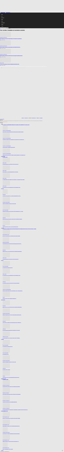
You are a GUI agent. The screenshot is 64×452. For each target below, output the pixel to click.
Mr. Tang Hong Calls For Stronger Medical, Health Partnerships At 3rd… (11, 187)
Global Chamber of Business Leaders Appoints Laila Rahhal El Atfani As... (10, 47)
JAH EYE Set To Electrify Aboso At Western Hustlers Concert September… (11, 418)
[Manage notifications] (62, 450)
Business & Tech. (3, 378)
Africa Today (6, 157)
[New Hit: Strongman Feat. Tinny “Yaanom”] (5, 447)
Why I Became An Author (5, 354)
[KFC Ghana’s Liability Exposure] (6, 367)
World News (2, 17)
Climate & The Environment (8, 124)
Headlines (4, 194)
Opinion (2, 339)
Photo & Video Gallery (26, 124)
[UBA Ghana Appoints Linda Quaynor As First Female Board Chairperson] (6, 384)
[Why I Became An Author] (6, 352)
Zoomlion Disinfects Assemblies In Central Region (9, 147)
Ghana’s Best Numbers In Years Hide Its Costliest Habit (9, 203)
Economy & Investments (6, 202)
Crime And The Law (14, 124)
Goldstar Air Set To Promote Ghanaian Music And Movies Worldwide (11, 433)
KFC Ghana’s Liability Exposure (6, 369)
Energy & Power (6, 379)
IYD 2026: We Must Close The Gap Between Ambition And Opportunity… (11, 377)
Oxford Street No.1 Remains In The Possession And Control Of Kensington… (12, 322)
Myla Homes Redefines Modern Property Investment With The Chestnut (11, 330)
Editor (0, 48)
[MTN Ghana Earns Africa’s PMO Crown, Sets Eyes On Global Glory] (6, 162)
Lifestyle (2, 24)
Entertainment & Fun (6, 234)
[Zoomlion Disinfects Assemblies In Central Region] (6, 145)
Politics (2, 19)
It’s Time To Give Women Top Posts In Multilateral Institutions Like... (9, 64)
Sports (2, 450)
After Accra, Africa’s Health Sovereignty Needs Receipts (9, 298)
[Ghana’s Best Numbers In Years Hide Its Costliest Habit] (6, 201)
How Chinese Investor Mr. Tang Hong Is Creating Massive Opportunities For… (12, 243)
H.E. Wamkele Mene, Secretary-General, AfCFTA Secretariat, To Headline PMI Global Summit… (14, 179)
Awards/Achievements (6, 242)
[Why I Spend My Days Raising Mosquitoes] (6, 265)
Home (2, 14)
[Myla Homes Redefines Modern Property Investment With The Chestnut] (6, 328)
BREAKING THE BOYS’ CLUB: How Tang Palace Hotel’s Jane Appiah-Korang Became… (12, 251)
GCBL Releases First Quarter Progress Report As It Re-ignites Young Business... (11, 38)
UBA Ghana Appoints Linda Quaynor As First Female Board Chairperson (11, 386)
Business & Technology (3, 37)
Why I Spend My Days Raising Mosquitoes (7, 267)
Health (2, 260)
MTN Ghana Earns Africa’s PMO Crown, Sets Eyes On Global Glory (10, 164)
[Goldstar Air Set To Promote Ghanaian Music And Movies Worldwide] (5, 431)
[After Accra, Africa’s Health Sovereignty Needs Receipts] (6, 296)
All (3, 124)
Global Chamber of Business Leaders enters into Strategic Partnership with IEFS (11, 55)
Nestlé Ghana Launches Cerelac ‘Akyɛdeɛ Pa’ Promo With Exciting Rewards (11, 394)
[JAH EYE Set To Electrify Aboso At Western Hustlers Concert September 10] (6, 416)
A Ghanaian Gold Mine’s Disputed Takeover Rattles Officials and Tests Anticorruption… (13, 139)
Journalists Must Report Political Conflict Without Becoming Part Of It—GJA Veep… (13, 211)
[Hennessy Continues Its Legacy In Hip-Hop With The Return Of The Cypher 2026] (6, 439)
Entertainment (3, 22)
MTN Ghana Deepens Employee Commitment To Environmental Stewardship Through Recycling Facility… (15, 409)
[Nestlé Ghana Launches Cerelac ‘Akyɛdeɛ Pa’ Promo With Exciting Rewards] (6, 392)
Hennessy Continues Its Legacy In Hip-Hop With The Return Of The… (11, 441)
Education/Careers (20, 124)
